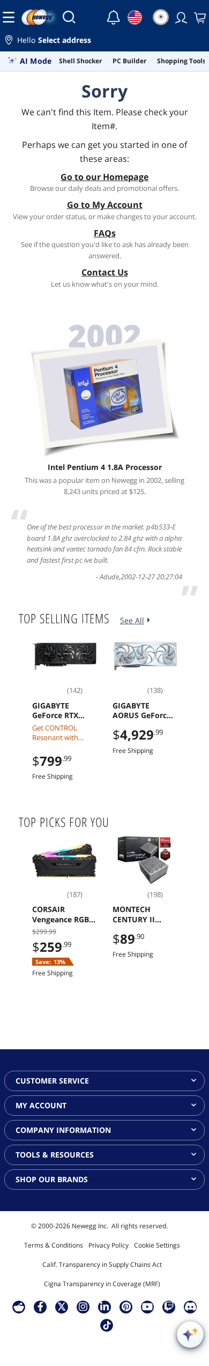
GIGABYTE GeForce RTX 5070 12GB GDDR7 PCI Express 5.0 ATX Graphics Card (61, 710)
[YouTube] (147, 1306)
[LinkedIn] (104, 1306)
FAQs (105, 233)
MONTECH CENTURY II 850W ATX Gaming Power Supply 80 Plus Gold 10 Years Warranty (140, 914)
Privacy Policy (108, 1245)
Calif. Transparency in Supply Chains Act (102, 1264)
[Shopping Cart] (199, 17)
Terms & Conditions (53, 1245)
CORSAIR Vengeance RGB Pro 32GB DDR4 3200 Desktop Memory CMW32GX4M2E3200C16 (63, 914)
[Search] (69, 17)
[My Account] (180, 17)
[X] (61, 1306)
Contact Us (104, 272)
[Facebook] (40, 1306)
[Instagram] (83, 1306)
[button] (104, 41)
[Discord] (190, 1306)
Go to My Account (105, 205)
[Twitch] (169, 1306)
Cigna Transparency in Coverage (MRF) (102, 1283)
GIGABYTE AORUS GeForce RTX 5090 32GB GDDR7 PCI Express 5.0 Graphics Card (142, 710)
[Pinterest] (126, 1306)
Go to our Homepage (104, 177)
